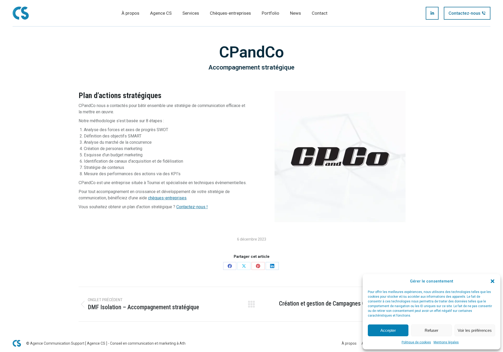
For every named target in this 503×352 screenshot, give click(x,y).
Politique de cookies (416, 342)
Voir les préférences (475, 330)
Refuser (431, 330)
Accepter (388, 330)
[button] (492, 281)
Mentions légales (446, 342)
